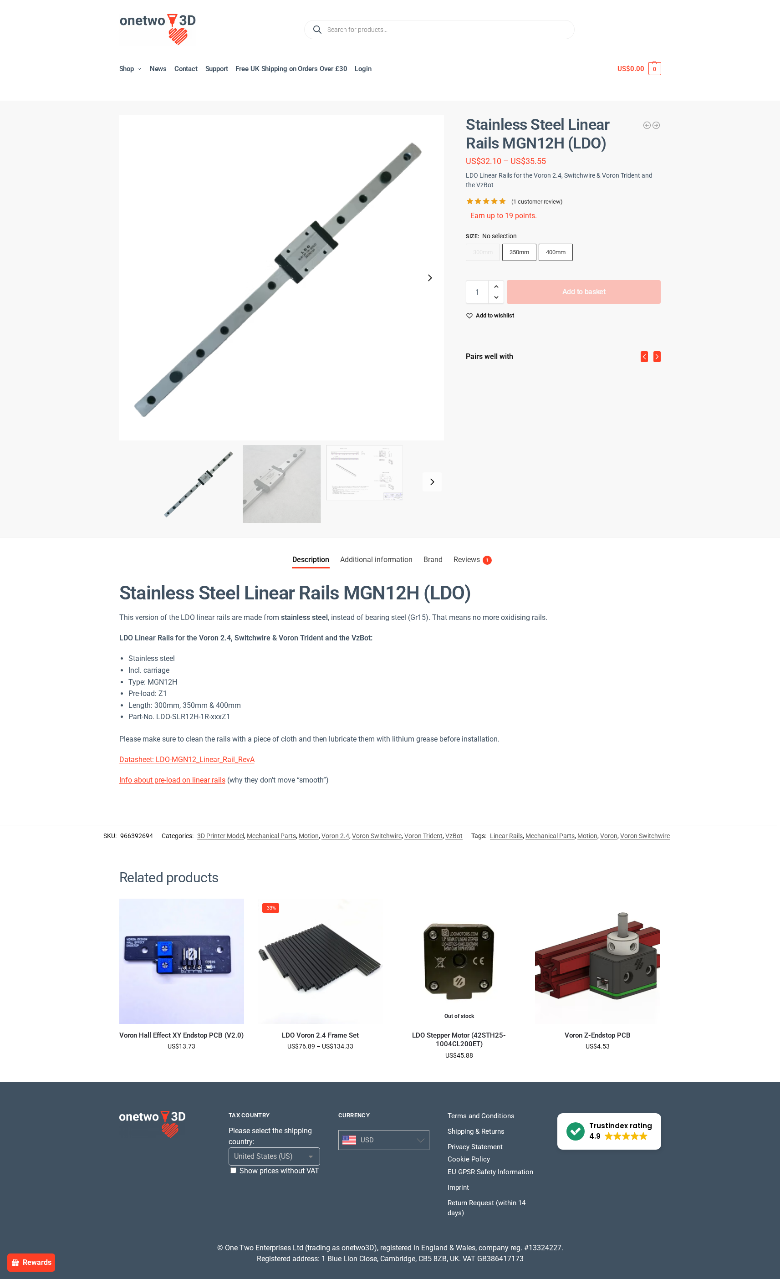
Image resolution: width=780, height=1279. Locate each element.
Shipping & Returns (476, 1131)
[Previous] (644, 356)
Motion (309, 835)
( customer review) (537, 202)
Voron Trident (423, 835)
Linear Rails (506, 835)
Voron (608, 835)
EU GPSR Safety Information (490, 1172)
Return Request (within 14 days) (486, 1208)
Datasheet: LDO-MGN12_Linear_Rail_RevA (187, 759)
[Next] (657, 356)
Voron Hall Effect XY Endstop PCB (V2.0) (181, 1035)
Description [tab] (310, 559)
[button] (639, 68)
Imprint (458, 1187)
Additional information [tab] (376, 559)
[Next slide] (429, 277)
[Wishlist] (230, 912)
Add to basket (584, 291)
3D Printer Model (220, 835)
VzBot (454, 835)
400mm (556, 252)
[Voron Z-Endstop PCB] (597, 961)
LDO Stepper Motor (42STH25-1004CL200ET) (459, 1040)
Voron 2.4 (335, 835)
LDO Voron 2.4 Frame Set (320, 1035)
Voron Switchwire (377, 835)
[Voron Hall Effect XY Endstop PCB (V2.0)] (182, 961)
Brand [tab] (433, 559)
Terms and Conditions (481, 1116)
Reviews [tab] (471, 559)
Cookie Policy (469, 1159)
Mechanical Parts (271, 835)
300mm (483, 252)
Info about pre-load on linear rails (172, 780)
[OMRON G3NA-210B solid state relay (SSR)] (656, 125)
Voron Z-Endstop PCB (598, 1035)
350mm (519, 252)
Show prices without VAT (279, 1170)
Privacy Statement (475, 1147)
